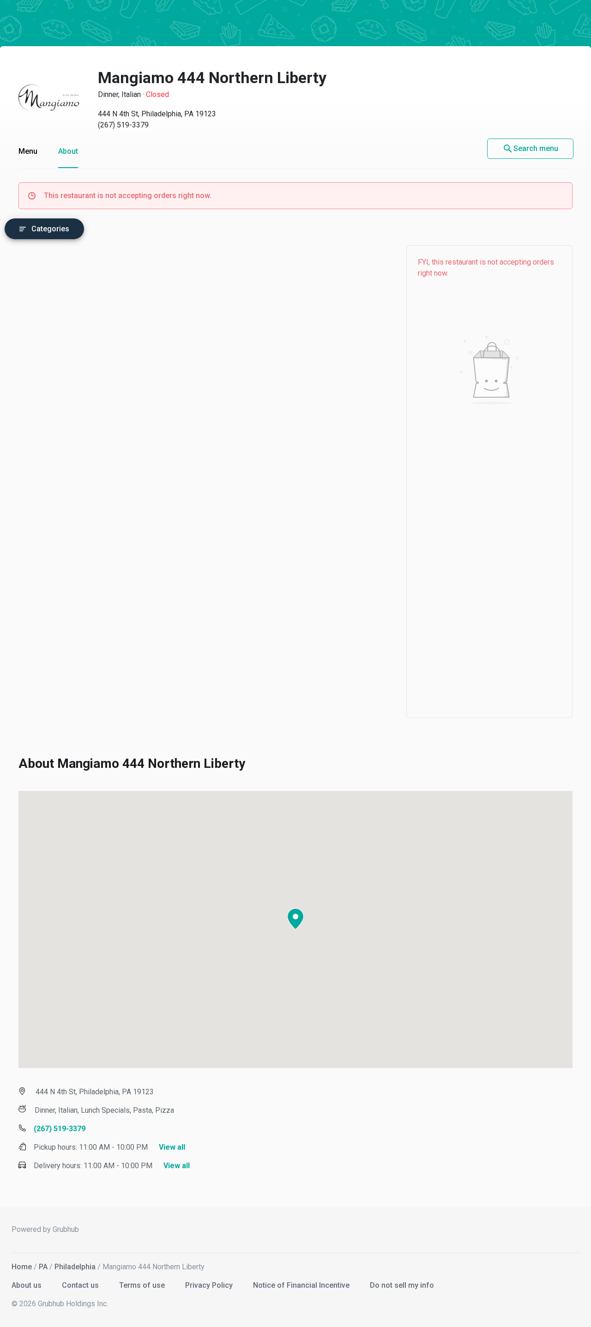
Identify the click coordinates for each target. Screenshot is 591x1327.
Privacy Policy (210, 1285)
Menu (27, 151)
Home (22, 1266)
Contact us (81, 1285)
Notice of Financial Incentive (302, 1285)
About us (27, 1285)
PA (43, 1266)
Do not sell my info (402, 1285)
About (68, 151)
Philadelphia (75, 1266)
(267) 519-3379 (123, 125)
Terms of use (143, 1285)
